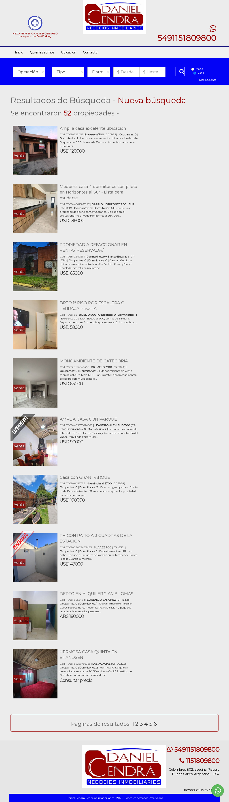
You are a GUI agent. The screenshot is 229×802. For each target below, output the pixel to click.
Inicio (19, 52)
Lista (201, 72)
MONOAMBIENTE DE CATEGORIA (94, 361)
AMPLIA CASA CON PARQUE (88, 419)
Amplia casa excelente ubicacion (93, 128)
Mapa (199, 68)
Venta (19, 155)
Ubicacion (68, 52)
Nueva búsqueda (152, 100)
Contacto (90, 52)
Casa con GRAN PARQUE (85, 477)
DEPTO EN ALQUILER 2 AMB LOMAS (96, 593)
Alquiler (21, 621)
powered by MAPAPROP (200, 789)
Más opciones (207, 79)
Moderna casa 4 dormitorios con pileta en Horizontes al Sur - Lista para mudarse (98, 192)
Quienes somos (42, 52)
